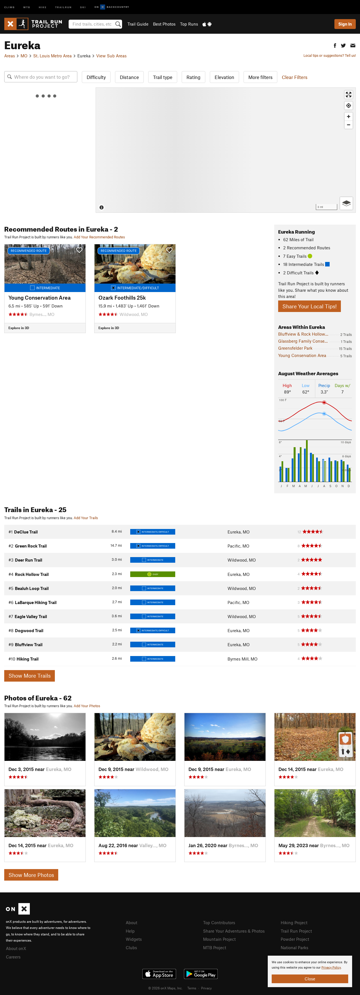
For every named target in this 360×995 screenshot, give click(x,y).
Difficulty (96, 77)
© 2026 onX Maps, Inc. (165, 988)
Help (130, 930)
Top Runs (189, 23)
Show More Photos (31, 875)
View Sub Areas (111, 55)
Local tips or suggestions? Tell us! (329, 55)
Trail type (162, 77)
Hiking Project (294, 922)
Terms (191, 988)
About (131, 922)
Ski (83, 7)
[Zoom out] (349, 125)
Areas (9, 55)
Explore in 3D (18, 328)
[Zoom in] (349, 116)
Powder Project (295, 939)
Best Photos (164, 23)
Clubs (131, 947)
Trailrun (63, 7)
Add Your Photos (87, 706)
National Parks (294, 947)
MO (24, 55)
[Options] (346, 203)
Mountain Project (219, 939)
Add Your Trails (86, 517)
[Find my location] (349, 105)
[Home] (36, 24)
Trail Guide (137, 23)
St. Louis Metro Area (52, 55)
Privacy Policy (331, 967)
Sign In (345, 23)
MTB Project (214, 947)
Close (310, 978)
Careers (13, 956)
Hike (43, 7)
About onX (16, 948)
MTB (26, 7)
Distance (129, 77)
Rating (193, 77)
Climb (9, 7)
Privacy (206, 988)
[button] (335, 45)
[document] (310, 971)
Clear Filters (294, 77)
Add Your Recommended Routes (99, 237)
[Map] (226, 150)
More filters (260, 77)
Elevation (224, 77)
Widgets (134, 939)
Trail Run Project (296, 930)
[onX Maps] (18, 912)
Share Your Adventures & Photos (234, 930)
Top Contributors (219, 922)
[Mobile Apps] (207, 23)
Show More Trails (29, 675)
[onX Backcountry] (111, 7)
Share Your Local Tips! (309, 306)
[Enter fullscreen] (349, 95)
